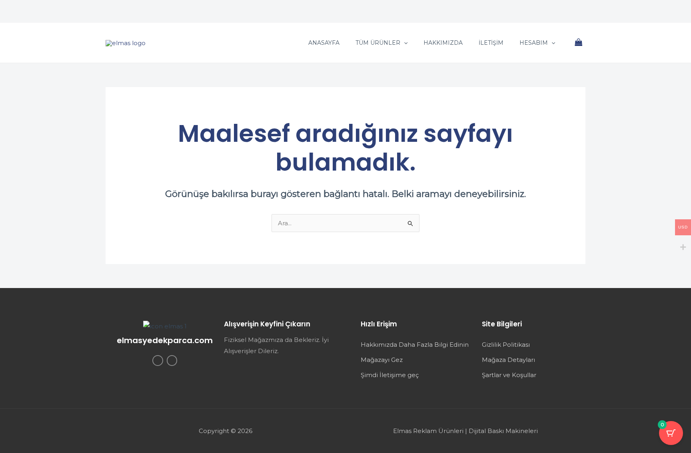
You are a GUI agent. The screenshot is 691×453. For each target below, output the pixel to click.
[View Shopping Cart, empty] (578, 43)
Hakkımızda (443, 42)
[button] (403, 42)
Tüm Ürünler (377, 42)
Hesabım (533, 42)
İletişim (491, 42)
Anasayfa (324, 42)
